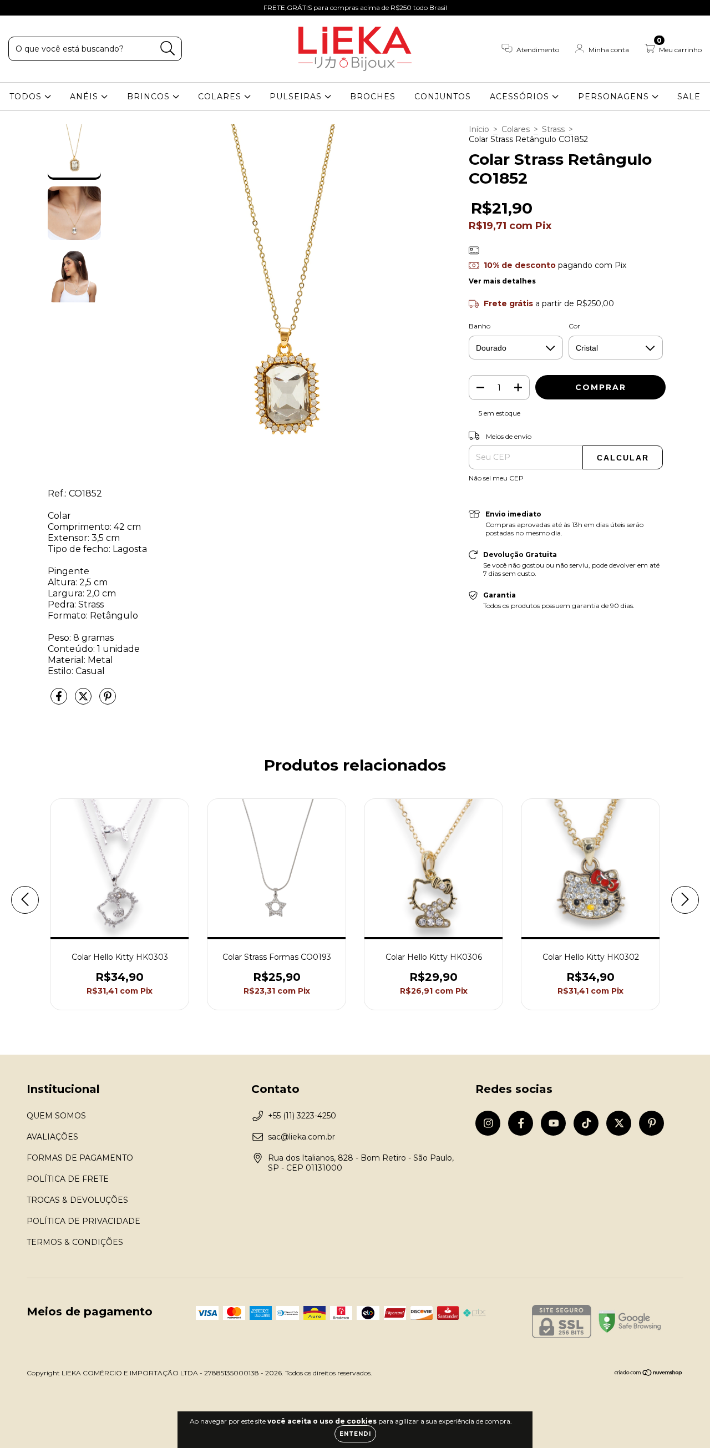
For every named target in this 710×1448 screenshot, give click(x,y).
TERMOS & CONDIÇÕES (75, 1242)
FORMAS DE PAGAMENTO (80, 1158)
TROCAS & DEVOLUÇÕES (77, 1200)
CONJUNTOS (442, 97)
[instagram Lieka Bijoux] (16, 8)
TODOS (26, 97)
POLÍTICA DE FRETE (68, 1179)
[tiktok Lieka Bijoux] (67, 8)
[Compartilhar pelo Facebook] (59, 701)
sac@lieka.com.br (301, 1137)
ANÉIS (85, 97)
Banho (479, 326)
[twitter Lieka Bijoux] (83, 8)
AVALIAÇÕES (52, 1137)
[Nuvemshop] (648, 1374)
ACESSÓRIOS (521, 97)
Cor (574, 326)
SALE (689, 97)
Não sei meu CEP (496, 478)
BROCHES (372, 97)
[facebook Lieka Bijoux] (33, 8)
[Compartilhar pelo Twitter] (84, 701)
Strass (553, 129)
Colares (515, 129)
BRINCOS (150, 97)
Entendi (355, 1433)
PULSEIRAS (297, 97)
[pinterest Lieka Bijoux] (99, 8)
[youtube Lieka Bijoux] (50, 8)
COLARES (221, 97)
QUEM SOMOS (56, 1116)
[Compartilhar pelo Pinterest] (107, 701)
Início (479, 129)
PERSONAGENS (615, 97)
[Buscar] (168, 49)
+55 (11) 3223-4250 (302, 1116)
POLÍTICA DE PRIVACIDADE (83, 1221)
